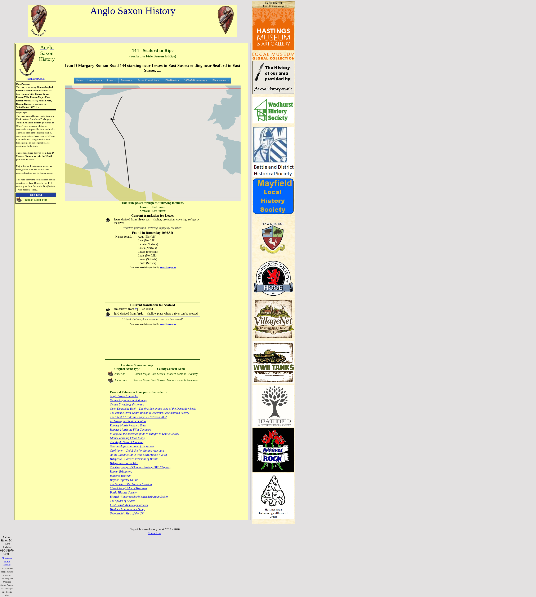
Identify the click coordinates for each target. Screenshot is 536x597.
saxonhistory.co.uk (168, 267)
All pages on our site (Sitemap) (7, 561)
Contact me (154, 533)
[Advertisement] (153, 285)
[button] (152, 142)
